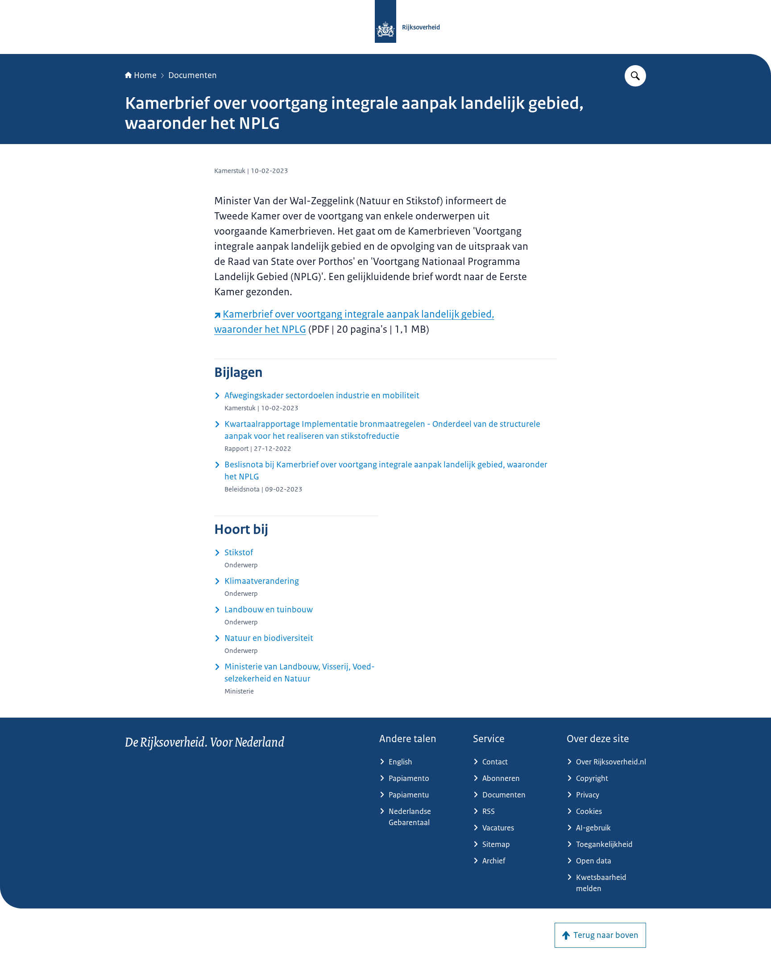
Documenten (192, 75)
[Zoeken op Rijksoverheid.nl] (635, 76)
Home (145, 75)
